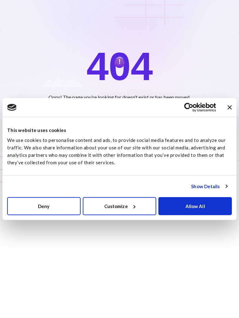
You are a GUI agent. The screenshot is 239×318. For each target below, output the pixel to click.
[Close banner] (229, 107)
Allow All (195, 206)
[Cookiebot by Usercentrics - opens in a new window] (189, 107)
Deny (43, 206)
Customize (116, 206)
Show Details (205, 186)
